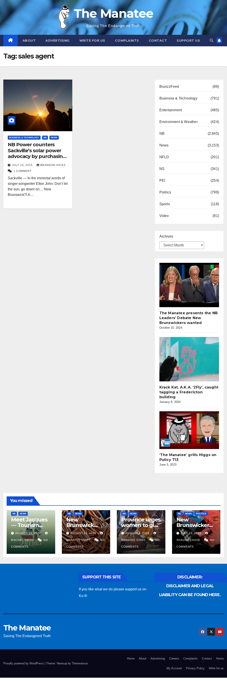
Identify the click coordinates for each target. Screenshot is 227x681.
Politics (165, 192)
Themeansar (80, 663)
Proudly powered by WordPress (24, 663)
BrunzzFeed (169, 86)
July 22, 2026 (191, 533)
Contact (158, 41)
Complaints (127, 41)
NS (161, 169)
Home (131, 658)
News (54, 137)
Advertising (57, 41)
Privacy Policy (195, 668)
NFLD (164, 157)
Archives (166, 236)
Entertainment (170, 110)
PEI (162, 180)
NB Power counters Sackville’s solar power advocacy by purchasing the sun (37, 153)
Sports (164, 204)
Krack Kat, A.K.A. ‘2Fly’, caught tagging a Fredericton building (188, 392)
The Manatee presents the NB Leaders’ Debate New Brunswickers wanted (188, 318)
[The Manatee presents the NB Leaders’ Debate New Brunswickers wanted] (192, 285)
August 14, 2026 (83, 533)
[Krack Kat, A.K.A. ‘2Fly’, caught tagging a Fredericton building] (192, 359)
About (29, 41)
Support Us (188, 41)
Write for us (92, 41)
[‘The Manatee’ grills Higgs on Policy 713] (192, 430)
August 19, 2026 (28, 533)
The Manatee (113, 13)
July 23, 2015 (22, 165)
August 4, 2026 (137, 533)
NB (45, 137)
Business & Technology (24, 137)
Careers (174, 658)
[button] (211, 40)
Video (164, 216)
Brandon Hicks (53, 165)
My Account (174, 668)
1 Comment (22, 171)
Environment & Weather (178, 122)
